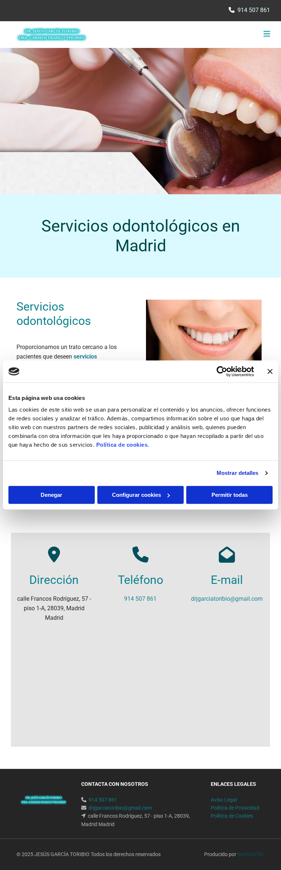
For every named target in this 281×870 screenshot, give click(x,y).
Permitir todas (229, 495)
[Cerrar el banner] (270, 371)
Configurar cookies (136, 495)
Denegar (51, 495)
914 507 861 (253, 10)
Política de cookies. (122, 445)
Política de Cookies (232, 816)
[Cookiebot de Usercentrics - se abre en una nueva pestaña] (222, 371)
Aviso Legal (224, 800)
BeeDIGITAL (251, 854)
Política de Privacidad (235, 808)
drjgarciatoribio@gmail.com (227, 598)
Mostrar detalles (238, 473)
